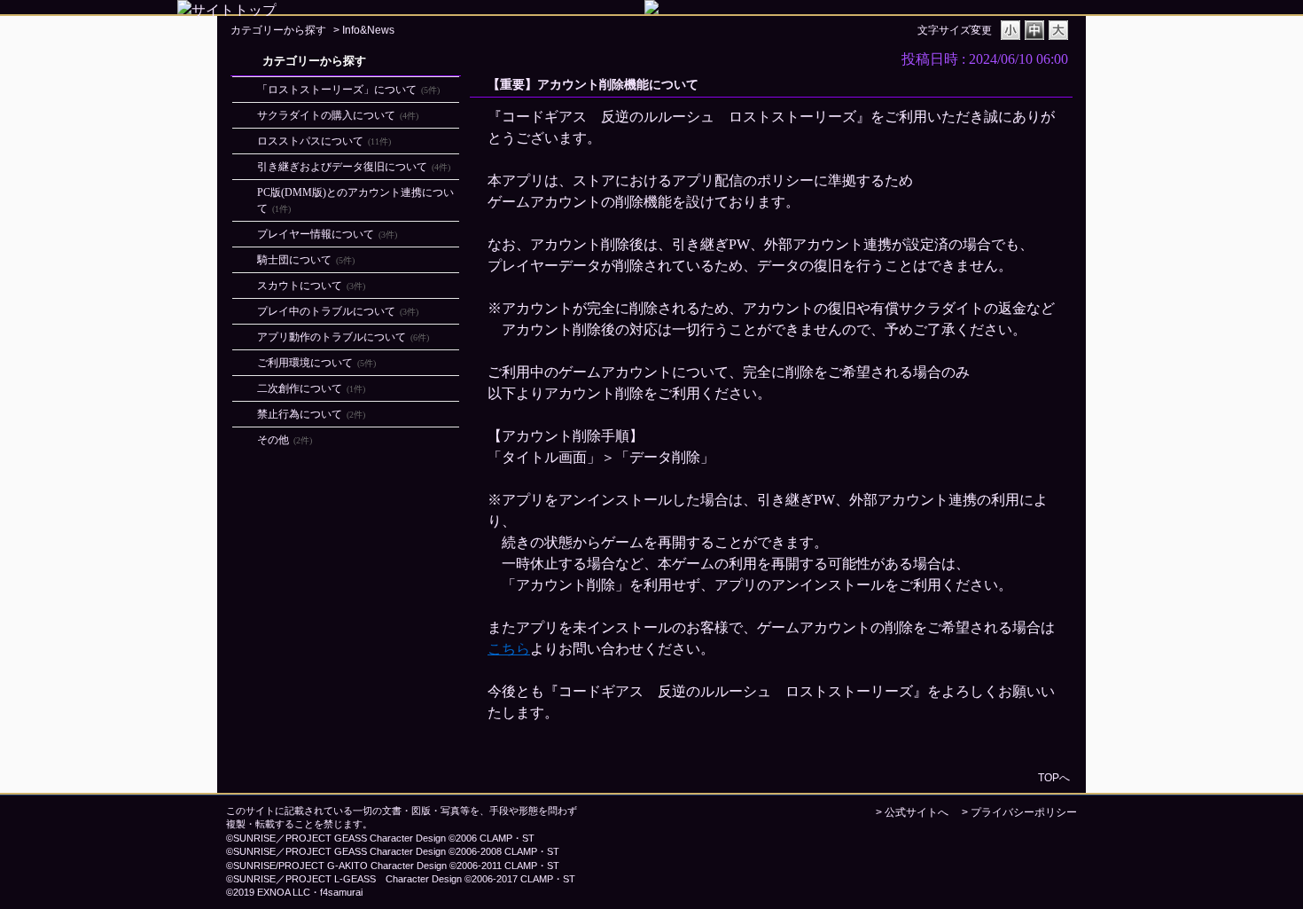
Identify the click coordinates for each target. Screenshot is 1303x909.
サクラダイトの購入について (337, 115)
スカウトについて (311, 285)
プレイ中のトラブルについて (337, 311)
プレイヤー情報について (327, 234)
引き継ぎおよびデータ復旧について (353, 167)
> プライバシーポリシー (1019, 812)
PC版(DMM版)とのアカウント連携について (355, 200)
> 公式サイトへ (912, 812)
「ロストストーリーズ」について (348, 89)
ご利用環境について (316, 363)
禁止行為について (311, 414)
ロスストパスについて (324, 141)
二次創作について (311, 388)
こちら (509, 648)
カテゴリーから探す (278, 30)
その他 (284, 440)
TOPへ (1054, 777)
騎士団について (306, 260)
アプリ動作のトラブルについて (343, 337)
